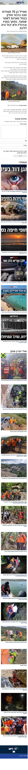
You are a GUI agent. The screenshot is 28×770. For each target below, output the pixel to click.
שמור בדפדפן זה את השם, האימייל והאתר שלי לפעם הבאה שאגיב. (15, 152)
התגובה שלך (23, 124)
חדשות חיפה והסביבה (16, 109)
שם (26, 140)
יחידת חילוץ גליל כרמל (13, 105)
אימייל (25, 145)
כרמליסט (25, 109)
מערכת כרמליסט (23, 31)
